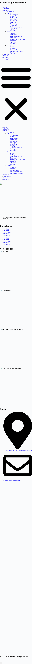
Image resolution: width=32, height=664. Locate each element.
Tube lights (13, 28)
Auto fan (12, 33)
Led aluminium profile (16, 51)
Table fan (13, 42)
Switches (6, 54)
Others (9, 45)
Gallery (5, 57)
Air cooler (13, 47)
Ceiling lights (14, 18)
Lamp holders (14, 50)
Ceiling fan (13, 34)
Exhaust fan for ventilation (18, 39)
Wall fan (12, 43)
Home (5, 7)
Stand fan (13, 40)
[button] (16, 93)
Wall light (13, 30)
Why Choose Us (8, 232)
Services (6, 229)
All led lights (14, 15)
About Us (6, 8)
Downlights (13, 19)
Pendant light (14, 24)
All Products (10, 11)
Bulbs (12, 16)
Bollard (12, 48)
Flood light (13, 21)
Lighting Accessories (16, 53)
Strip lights (13, 25)
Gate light (13, 22)
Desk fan (13, 37)
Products (6, 10)
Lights (8, 13)
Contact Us (6, 59)
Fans (8, 31)
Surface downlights (16, 27)
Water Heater (7, 56)
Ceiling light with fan (16, 36)
